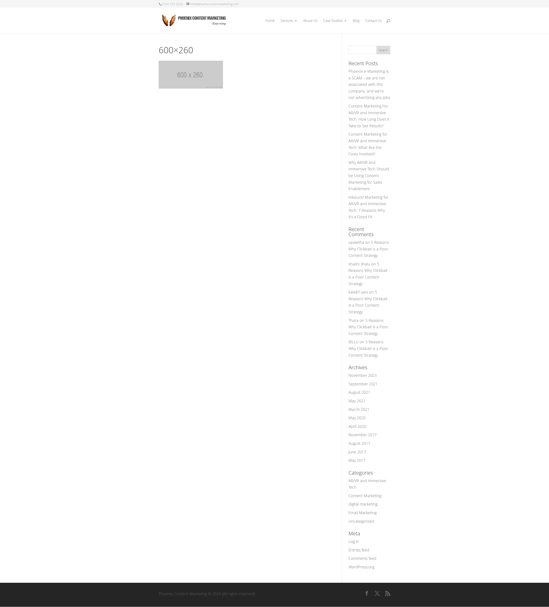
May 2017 (356, 460)
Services (287, 21)
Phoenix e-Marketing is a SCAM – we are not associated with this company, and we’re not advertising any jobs (369, 84)
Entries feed (358, 550)
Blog (356, 21)
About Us (310, 21)
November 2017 (362, 434)
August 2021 (359, 392)
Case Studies (333, 21)
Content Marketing (364, 495)
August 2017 (359, 443)
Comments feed (362, 558)
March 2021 (359, 409)
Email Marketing (362, 512)
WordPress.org (361, 566)
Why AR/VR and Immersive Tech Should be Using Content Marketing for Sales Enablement (368, 175)
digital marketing (362, 504)
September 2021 (363, 383)
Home (270, 21)
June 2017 (357, 451)
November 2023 (362, 375)
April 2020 (357, 426)
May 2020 (356, 417)
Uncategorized (361, 521)
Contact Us (373, 21)
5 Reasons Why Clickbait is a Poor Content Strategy (368, 249)
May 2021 (356, 400)
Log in (353, 541)
